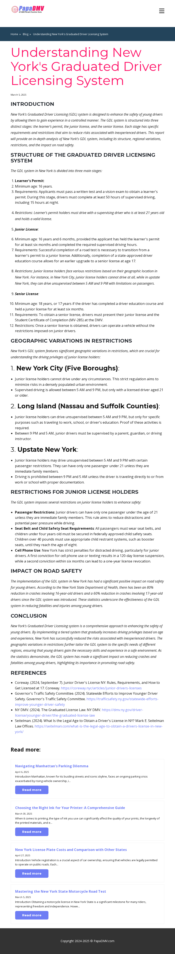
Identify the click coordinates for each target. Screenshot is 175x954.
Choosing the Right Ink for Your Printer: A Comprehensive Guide (70, 807)
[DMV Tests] (28, 9)
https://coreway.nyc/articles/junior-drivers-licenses (101, 688)
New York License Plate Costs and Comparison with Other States (71, 849)
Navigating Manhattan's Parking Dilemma (51, 766)
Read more (31, 790)
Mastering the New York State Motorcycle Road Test (60, 891)
